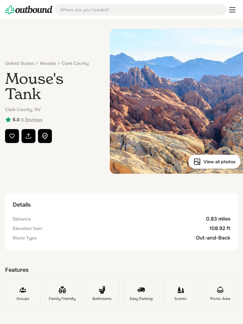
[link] (29, 10)
